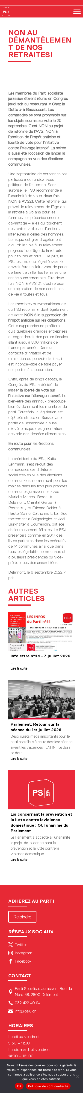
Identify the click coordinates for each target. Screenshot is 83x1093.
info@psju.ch (22, 1011)
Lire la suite (19, 668)
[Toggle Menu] (77, 11)
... (12, 663)
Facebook (19, 961)
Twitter (17, 944)
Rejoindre (22, 916)
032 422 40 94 (24, 1003)
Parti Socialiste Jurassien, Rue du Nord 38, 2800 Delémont (40, 991)
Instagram (20, 953)
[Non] (77, 1076)
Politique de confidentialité (48, 1086)
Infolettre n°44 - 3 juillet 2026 (40, 656)
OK (19, 1086)
